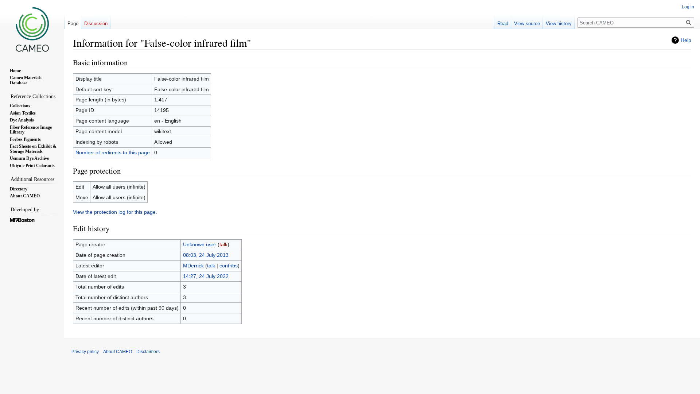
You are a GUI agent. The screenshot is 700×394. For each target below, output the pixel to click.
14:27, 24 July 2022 (206, 276)
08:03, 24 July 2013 (206, 255)
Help (686, 40)
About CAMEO (117, 351)
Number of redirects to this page (112, 152)
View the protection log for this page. (115, 212)
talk (223, 244)
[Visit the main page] (32, 29)
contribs (228, 266)
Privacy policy (85, 351)
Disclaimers (148, 351)
